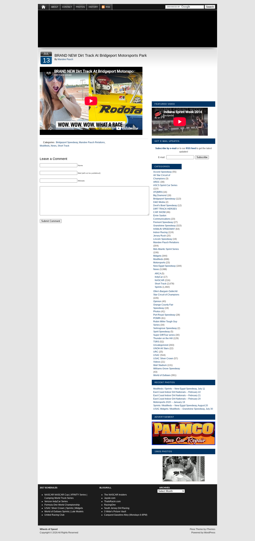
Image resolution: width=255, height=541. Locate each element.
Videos (156, 362)
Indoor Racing (160, 232)
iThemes (210, 529)
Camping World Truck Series (59, 498)
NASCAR (159, 280)
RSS (108, 7)
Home (43, 7)
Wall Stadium (160, 365)
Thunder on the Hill (163, 338)
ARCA (158, 273)
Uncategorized (160, 345)
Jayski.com (109, 498)
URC (155, 351)
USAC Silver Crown (163, 358)
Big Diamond (160, 195)
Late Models (77, 511)
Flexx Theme (196, 529)
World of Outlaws (161, 375)
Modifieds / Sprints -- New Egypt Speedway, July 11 (179, 388)
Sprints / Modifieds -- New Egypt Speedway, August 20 (180, 405)
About (54, 7)
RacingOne (110, 504)
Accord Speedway (162, 172)
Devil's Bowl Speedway (165, 205)
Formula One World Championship (62, 504)
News (54, 145)
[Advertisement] (184, 75)
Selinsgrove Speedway (165, 328)
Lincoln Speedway (162, 239)
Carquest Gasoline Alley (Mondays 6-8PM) (125, 515)
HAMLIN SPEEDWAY (164, 229)
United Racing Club (54, 515)
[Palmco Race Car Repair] (183, 445)
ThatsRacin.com (112, 501)
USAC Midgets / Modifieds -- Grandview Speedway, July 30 (183, 409)
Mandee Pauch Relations (92, 142)
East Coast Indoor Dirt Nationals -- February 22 (177, 392)
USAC (156, 355)
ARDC (156, 182)
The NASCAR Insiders (115, 494)
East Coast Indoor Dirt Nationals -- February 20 (177, 398)
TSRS (156, 341)
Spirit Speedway (161, 331)
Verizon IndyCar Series (56, 501)
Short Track (63, 145)
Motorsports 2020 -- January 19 (169, 402)
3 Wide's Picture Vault (115, 511)
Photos (80, 7)
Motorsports (159, 262)
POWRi (157, 318)
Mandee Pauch (65, 59)
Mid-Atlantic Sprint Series (166, 249)
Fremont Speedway (163, 222)
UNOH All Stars (161, 348)
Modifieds (45, 145)
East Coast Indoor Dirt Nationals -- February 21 (177, 395)
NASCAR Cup (62, 494)
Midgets (157, 256)
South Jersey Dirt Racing (116, 508)
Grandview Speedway (164, 225)
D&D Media (159, 202)
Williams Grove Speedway (166, 368)
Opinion (157, 301)
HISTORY (93, 7)
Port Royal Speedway (164, 315)
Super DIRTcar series (164, 335)
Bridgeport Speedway (67, 142)
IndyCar (159, 277)
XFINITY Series (78, 494)
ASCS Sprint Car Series (165, 185)
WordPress (209, 532)
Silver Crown (57, 508)
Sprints (158, 287)
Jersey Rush (159, 235)
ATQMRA (157, 192)
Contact (67, 7)
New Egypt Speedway (164, 266)
